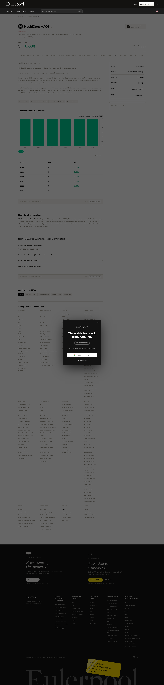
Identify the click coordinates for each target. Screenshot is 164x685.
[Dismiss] (97, 322)
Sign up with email (82, 360)
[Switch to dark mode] (157, 4)
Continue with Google (83, 355)
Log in (135, 4)
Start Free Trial (144, 4)
